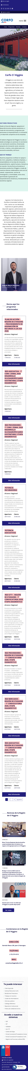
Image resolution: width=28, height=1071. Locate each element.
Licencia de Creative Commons (10, 1064)
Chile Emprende (9, 988)
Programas (11, 27)
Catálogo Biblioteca (10, 1003)
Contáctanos (6, 5)
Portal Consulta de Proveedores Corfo (16, 1036)
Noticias (18, 27)
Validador (8, 1026)
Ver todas (8, 910)
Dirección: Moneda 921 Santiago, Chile (11, 1062)
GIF (6, 1024)
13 (14, 799)
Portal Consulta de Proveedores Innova (16, 1034)
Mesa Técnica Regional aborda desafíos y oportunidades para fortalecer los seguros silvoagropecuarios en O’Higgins (14, 844)
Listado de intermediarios (11, 998)
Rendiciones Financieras (11, 993)
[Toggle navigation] (22, 21)
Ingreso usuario (6, 12)
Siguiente (19, 799)
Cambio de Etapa (10, 1031)
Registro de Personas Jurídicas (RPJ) (15, 1039)
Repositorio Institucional (11, 1006)
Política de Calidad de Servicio (12, 1008)
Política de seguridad (8, 1060)
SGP (7, 1021)
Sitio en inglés (6, 1)
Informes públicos (10, 1001)
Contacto (24, 27)
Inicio (5, 27)
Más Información (14, 364)
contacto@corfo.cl (7, 1069)
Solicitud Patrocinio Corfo (11, 991)
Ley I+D (8, 1029)
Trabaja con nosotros (10, 996)
